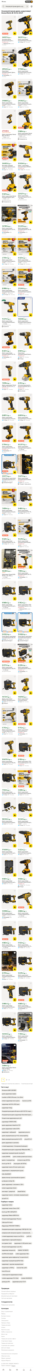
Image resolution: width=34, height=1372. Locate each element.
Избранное (17, 1370)
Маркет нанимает (6, 1358)
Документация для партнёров (9, 1296)
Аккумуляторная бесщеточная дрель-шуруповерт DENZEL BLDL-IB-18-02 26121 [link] (7, 40)
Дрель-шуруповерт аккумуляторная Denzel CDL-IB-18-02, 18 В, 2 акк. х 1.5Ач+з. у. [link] (8, 321)
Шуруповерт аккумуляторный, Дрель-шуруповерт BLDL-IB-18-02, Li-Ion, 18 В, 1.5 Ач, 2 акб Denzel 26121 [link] (8, 71)
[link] (9, 1090)
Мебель (3, 1313)
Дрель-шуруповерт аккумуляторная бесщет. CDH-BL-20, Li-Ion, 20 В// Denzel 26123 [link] (24, 822)
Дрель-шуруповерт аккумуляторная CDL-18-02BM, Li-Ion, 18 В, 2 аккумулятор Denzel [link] (8, 353)
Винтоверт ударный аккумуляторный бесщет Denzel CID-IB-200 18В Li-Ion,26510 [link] (8, 166)
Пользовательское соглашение (9, 1353)
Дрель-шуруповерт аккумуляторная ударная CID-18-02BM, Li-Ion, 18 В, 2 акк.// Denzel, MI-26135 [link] (24, 321)
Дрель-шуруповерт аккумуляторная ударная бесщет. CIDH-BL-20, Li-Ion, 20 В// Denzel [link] (24, 447)
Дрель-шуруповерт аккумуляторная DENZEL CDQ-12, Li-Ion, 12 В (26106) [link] (24, 1006)
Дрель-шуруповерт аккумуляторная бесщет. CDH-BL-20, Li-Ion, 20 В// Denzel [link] (8, 605)
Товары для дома (5, 1325)
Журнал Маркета (5, 1360)
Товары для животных (7, 1343)
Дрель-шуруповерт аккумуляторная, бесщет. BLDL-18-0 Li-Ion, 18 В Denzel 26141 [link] (8, 418)
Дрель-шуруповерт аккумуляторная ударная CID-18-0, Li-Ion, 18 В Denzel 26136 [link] (24, 852)
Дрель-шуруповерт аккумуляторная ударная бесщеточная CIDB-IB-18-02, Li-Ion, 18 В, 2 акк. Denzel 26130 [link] (24, 291)
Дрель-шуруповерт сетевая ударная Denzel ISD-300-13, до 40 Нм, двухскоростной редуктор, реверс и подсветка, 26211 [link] (8, 730)
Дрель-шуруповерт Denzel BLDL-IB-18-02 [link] (9, 135)
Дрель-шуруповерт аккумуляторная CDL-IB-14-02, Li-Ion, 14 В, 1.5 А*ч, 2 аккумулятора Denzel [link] (8, 447)
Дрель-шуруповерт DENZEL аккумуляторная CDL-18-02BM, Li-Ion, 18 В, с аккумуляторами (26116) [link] (9, 699)
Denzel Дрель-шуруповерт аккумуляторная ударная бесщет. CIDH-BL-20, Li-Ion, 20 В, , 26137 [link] (25, 637)
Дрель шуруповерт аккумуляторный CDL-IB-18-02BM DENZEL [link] (24, 229)
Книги (3, 1336)
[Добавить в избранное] (15, 17)
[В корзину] (15, 33)
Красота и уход (5, 1329)
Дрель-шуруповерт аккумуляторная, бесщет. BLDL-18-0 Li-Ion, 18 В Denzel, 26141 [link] (8, 511)
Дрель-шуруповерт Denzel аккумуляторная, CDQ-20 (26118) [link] (25, 134)
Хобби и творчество (6, 1332)
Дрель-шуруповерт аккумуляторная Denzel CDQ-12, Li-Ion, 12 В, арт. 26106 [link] (8, 1006)
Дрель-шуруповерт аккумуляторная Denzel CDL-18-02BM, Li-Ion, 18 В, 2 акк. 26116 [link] (24, 541)
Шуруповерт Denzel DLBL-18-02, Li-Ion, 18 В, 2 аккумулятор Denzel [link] (9, 575)
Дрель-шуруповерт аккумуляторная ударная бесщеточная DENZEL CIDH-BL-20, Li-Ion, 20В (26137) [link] (8, 913)
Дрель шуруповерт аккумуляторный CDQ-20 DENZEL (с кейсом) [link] (24, 668)
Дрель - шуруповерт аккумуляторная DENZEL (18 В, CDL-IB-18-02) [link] (24, 166)
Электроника (4, 1320)
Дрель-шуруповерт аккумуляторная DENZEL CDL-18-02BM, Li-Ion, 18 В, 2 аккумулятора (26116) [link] (24, 881)
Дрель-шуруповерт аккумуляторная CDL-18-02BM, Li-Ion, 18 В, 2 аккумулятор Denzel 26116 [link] (25, 511)
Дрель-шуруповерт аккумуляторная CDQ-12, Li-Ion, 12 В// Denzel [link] (8, 945)
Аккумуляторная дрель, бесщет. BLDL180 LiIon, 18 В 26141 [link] (24, 386)
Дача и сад (4, 1334)
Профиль (30, 1370)
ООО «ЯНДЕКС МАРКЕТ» (12, 1363)
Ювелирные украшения (7, 1350)
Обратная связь (5, 1356)
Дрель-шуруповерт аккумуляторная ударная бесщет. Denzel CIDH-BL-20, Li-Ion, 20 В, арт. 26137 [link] (8, 822)
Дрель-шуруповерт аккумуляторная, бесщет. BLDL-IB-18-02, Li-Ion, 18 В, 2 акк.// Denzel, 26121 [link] (25, 103)
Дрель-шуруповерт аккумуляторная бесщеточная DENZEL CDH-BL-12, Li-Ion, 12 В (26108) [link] (24, 1036)
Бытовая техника (5, 1316)
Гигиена (3, 1318)
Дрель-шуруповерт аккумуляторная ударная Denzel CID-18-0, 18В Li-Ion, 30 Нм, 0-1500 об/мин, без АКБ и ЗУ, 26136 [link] (9, 260)
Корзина (23, 1370)
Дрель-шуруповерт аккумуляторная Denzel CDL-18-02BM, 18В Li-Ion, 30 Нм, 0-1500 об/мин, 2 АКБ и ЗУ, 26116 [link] (8, 291)
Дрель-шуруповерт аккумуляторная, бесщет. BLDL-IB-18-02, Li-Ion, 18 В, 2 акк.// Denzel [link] (9, 103)
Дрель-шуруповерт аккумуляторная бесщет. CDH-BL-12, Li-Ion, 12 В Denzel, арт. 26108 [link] (8, 881)
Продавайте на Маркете (7, 1293)
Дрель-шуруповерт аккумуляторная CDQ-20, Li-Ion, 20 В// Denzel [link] (8, 668)
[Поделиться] (32, 6)
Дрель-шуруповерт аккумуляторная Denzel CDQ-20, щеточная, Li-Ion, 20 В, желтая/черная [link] (9, 975)
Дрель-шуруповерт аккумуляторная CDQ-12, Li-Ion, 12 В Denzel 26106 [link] (24, 945)
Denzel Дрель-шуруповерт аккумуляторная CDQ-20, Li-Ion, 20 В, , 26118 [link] (9, 637)
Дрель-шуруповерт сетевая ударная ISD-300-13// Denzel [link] (23, 913)
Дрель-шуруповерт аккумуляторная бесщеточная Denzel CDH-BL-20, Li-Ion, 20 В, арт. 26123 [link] (25, 699)
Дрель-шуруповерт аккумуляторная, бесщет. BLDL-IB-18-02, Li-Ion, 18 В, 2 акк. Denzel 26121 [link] (25, 40)
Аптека (3, 1327)
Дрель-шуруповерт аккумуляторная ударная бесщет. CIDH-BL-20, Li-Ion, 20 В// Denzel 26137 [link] (24, 975)
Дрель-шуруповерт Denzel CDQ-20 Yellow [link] (9, 1068)
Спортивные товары (6, 1341)
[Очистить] (27, 6)
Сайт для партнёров (6, 1298)
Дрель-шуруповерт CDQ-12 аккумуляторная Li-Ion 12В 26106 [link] (24, 605)
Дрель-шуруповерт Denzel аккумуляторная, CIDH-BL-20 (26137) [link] (9, 196)
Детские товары (5, 1347)
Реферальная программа (8, 1305)
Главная (3, 1370)
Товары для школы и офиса (8, 1338)
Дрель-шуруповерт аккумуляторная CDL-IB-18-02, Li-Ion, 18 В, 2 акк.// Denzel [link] (8, 229)
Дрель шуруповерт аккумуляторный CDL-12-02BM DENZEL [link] (24, 573)
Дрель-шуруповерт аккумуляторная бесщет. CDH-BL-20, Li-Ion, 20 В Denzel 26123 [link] (8, 852)
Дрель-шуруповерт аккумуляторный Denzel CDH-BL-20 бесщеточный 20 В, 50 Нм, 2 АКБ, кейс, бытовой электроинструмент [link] (25, 479)
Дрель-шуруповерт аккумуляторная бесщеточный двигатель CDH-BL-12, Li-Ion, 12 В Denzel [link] (24, 730)
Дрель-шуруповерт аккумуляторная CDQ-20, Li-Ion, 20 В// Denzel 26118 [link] (8, 792)
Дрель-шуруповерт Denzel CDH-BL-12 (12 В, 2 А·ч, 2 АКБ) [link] (9, 386)
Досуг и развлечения (7, 1311)
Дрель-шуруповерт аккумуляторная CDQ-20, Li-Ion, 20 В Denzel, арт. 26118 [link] (8, 762)
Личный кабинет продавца (8, 1291)
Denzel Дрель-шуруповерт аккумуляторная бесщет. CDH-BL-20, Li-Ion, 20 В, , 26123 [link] (9, 479)
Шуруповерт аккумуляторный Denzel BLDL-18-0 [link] (24, 353)
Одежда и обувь (5, 1323)
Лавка (10, 1370)
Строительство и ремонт (7, 1345)
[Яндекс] (13, 1366)
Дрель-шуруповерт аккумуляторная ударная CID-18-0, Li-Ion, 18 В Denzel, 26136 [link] (24, 792)
